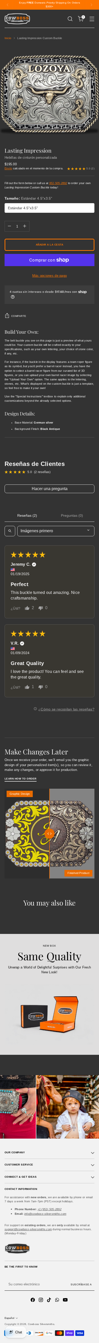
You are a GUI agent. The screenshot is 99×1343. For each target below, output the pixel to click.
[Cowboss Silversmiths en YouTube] (66, 1300)
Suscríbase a (81, 1284)
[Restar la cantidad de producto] (9, 226)
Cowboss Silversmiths (41, 1324)
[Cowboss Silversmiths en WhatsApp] (58, 1300)
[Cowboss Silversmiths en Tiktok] (49, 1300)
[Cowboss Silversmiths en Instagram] (41, 1300)
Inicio (8, 38)
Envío (8, 168)
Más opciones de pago (49, 276)
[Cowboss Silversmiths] (17, 19)
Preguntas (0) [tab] (72, 515)
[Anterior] (7, 5)
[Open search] (10, 531)
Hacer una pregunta (50, 489)
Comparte (18, 316)
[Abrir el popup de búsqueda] (70, 19)
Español (9, 1318)
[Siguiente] (91, 5)
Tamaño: (28, 198)
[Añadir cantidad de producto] (24, 226)
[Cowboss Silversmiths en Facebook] (33, 1300)
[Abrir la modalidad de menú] (92, 19)
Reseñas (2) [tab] (27, 515)
